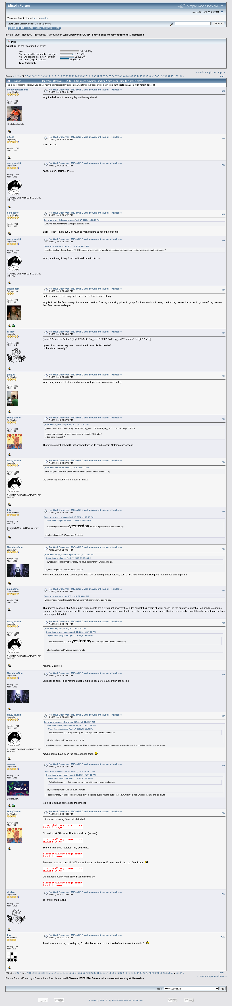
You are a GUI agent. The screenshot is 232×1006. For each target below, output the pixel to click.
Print (222, 76)
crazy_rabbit (14, 163)
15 (48, 76)
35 (110, 76)
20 (64, 76)
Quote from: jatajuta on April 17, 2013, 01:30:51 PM (66, 246)
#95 (223, 675)
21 (67, 76)
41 (128, 76)
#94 (223, 623)
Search (30, 28)
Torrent (47, 24)
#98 (223, 813)
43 (135, 76)
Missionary (13, 288)
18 (58, 76)
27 (85, 76)
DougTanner (14, 417)
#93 (223, 590)
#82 (223, 138)
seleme (11, 764)
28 (88, 76)
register (44, 18)
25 (79, 76)
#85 (223, 240)
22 (70, 76)
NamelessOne (14, 547)
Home (13, 28)
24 (76, 76)
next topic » (219, 72)
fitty (9, 510)
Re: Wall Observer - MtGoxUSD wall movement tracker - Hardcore (85, 89)
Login (38, 28)
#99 (223, 894)
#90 (223, 462)
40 (125, 76)
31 (98, 76)
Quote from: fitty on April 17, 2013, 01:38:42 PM (65, 629)
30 (95, 76)
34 (107, 76)
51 (159, 76)
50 (156, 76)
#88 (223, 376)
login (34, 18)
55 (172, 76)
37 (116, 76)
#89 (223, 419)
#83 (223, 165)
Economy (27, 34)
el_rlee (10, 331)
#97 (223, 766)
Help (22, 28)
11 (36, 76)
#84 (223, 214)
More (56, 28)
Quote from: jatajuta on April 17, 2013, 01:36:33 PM (66, 468)
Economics (40, 34)
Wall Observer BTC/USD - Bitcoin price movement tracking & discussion (103, 34)
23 (73, 76)
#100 (223, 937)
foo (9, 935)
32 (101, 76)
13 (42, 76)
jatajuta (11, 374)
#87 (223, 333)
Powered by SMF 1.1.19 (99, 1000)
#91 (223, 511)
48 (150, 76)
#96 (223, 716)
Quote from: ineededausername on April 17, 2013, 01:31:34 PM (71, 220)
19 (61, 76)
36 (113, 76)
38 (119, 76)
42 (131, 76)
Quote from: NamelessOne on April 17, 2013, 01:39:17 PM (69, 722)
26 (82, 76)
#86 (223, 290)
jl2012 (10, 137)
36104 (179, 76)
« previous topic (204, 72)
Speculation (54, 34)
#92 (223, 549)
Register (47, 28)
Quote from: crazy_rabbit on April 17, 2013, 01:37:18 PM (68, 517)
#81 (223, 91)
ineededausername (17, 89)
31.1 (41, 24)
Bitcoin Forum (12, 34)
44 (138, 76)
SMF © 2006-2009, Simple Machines (127, 1000)
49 (153, 76)
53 (165, 76)
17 (54, 76)
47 (147, 76)
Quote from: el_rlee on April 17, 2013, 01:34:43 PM (66, 425)
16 (51, 76)
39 (122, 76)
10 (33, 76)
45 (141, 76)
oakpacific (12, 212)
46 (144, 76)
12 (39, 76)
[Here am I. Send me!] (13, 326)
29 (91, 76)
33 (104, 76)
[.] (13, 805)
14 (45, 76)
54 (168, 76)
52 (162, 76)
